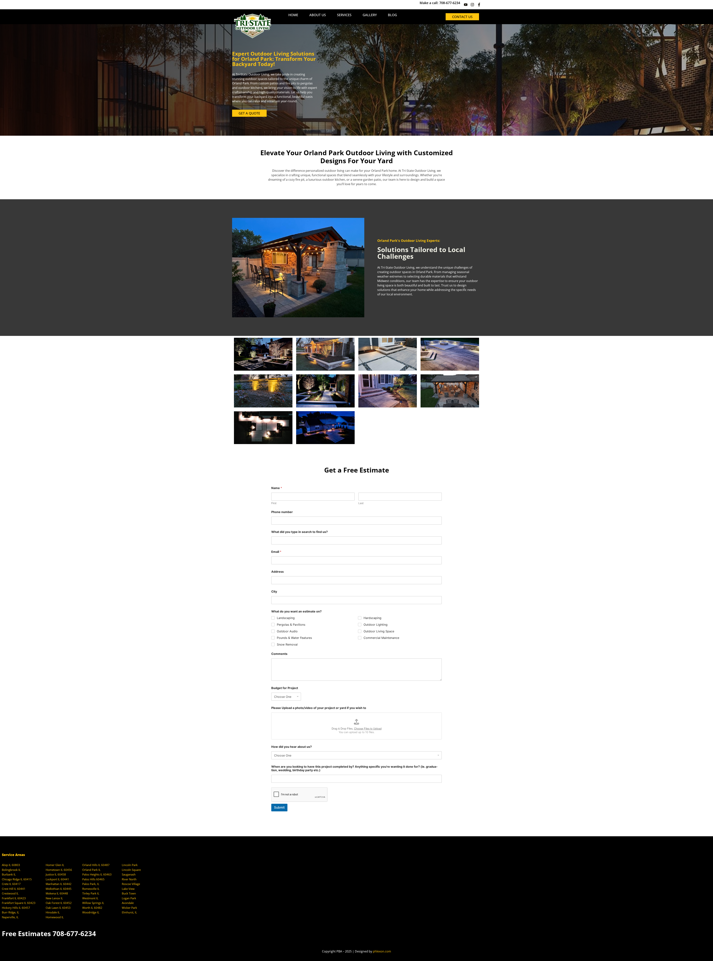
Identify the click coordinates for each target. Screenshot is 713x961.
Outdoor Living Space (379, 631)
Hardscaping (372, 618)
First (273, 503)
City (274, 591)
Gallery (370, 15)
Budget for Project (284, 688)
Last (361, 503)
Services (344, 15)
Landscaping (286, 618)
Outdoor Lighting (376, 624)
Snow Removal (287, 644)
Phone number (282, 512)
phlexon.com (382, 951)
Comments (279, 654)
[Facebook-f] (479, 5)
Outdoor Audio (287, 631)
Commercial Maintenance (381, 638)
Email (276, 552)
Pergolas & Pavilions (291, 624)
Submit (279, 807)
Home (293, 15)
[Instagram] (472, 5)
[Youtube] (466, 5)
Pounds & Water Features (294, 638)
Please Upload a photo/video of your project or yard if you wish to (318, 708)
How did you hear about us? (291, 747)
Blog (392, 15)
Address (277, 571)
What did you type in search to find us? (299, 532)
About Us (317, 15)
